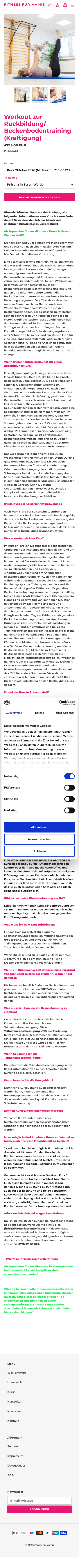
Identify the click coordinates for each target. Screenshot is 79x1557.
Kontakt (13, 1421)
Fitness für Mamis (24, 5)
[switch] (69, 788)
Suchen (12, 1446)
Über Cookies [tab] (65, 712)
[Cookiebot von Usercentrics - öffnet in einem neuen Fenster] (59, 702)
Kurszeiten (14, 1401)
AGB (10, 1475)
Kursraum (14, 1411)
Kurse (11, 1392)
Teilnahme (10, 177)
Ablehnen (39, 851)
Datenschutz (16, 1465)
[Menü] (73, 5)
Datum (8, 163)
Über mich (14, 1382)
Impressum (15, 1456)
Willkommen (16, 1372)
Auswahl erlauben (39, 839)
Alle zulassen (39, 827)
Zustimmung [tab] (14, 712)
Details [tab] (39, 712)
